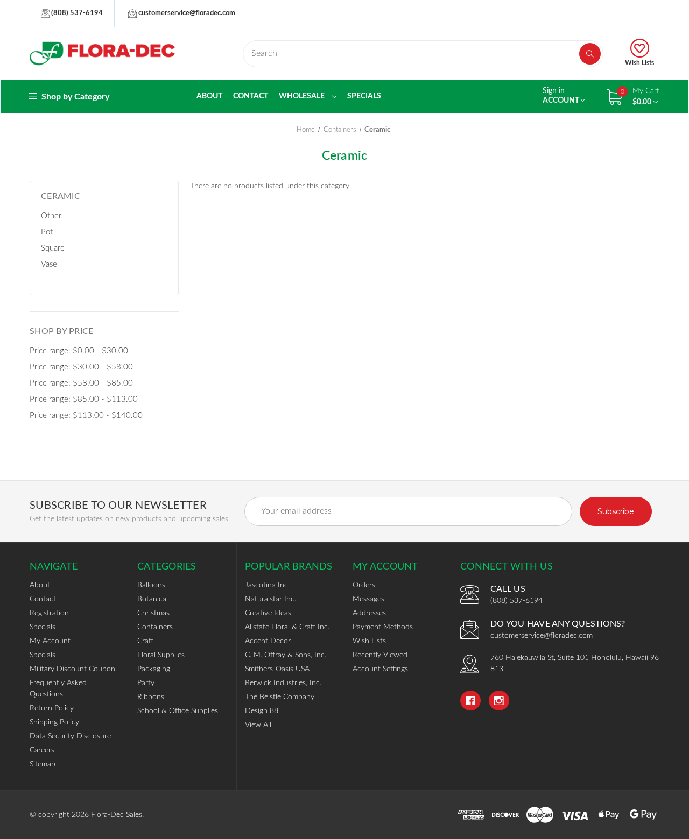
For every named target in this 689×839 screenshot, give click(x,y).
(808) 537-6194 (76, 13)
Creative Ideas (268, 613)
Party (145, 683)
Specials (364, 96)
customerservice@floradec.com (186, 13)
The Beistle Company (279, 697)
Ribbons (150, 697)
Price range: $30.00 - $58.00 (81, 367)
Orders (364, 585)
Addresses (369, 613)
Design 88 (261, 711)
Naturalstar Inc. (270, 599)
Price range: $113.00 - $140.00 (86, 415)
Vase (49, 264)
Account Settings (380, 669)
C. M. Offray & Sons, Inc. (285, 655)
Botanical (152, 599)
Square (53, 248)
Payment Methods (383, 627)
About (209, 96)
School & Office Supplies (177, 711)
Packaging (153, 669)
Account (562, 95)
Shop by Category (74, 97)
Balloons (151, 585)
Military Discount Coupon (72, 669)
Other (51, 216)
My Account (50, 641)
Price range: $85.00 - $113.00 (84, 399)
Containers (155, 627)
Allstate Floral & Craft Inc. (287, 627)
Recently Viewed (380, 655)
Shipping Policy (54, 722)
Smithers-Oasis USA (277, 669)
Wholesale (302, 96)
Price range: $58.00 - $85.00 (81, 383)
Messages (368, 599)
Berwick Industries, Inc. (283, 683)
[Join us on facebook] (470, 701)
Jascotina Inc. (267, 585)
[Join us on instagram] (499, 701)
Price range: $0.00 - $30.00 (79, 351)
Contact (250, 96)
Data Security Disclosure (70, 736)
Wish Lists (639, 63)
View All (258, 725)
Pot (47, 232)
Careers (42, 750)
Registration (49, 613)
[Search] (590, 54)
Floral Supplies (161, 655)
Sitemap (42, 764)
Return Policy (52, 708)
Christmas (153, 613)
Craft (145, 641)
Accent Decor (268, 641)
